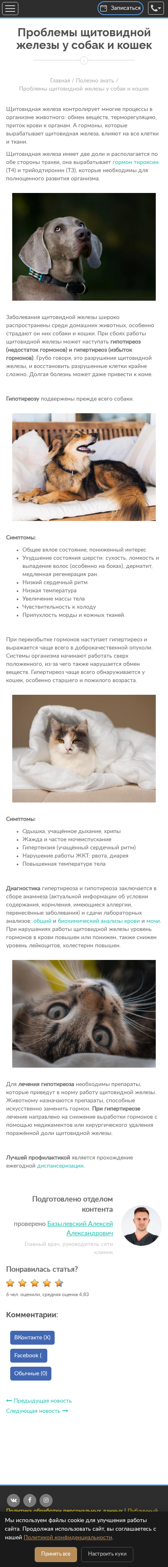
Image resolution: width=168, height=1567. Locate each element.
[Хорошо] (49, 1283)
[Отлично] (61, 1283)
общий (42, 921)
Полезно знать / (97, 81)
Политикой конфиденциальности (68, 1537)
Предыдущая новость (43, 1401)
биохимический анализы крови (99, 921)
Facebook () (30, 1356)
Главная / (62, 81)
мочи (153, 921)
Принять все (56, 1554)
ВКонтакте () (32, 1338)
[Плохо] (24, 1283)
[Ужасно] (12, 1283)
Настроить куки (107, 1554)
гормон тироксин (136, 162)
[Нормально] (37, 1283)
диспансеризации (60, 1166)
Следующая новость (33, 1411)
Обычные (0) (30, 1373)
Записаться (126, 8)
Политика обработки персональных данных (64, 1511)
